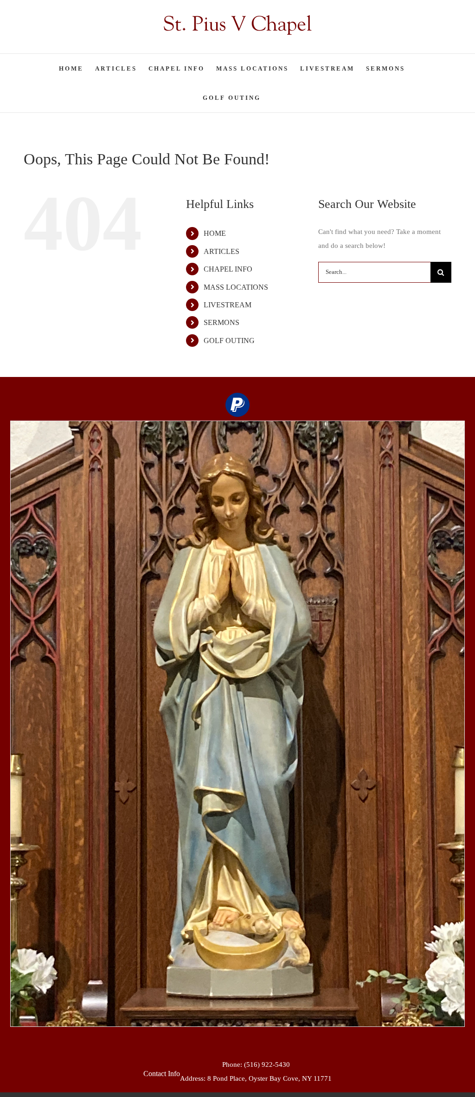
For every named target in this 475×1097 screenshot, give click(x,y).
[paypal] (237, 405)
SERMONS (221, 322)
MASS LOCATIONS (236, 287)
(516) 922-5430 (267, 1064)
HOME (215, 233)
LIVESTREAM (227, 305)
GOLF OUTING (229, 340)
